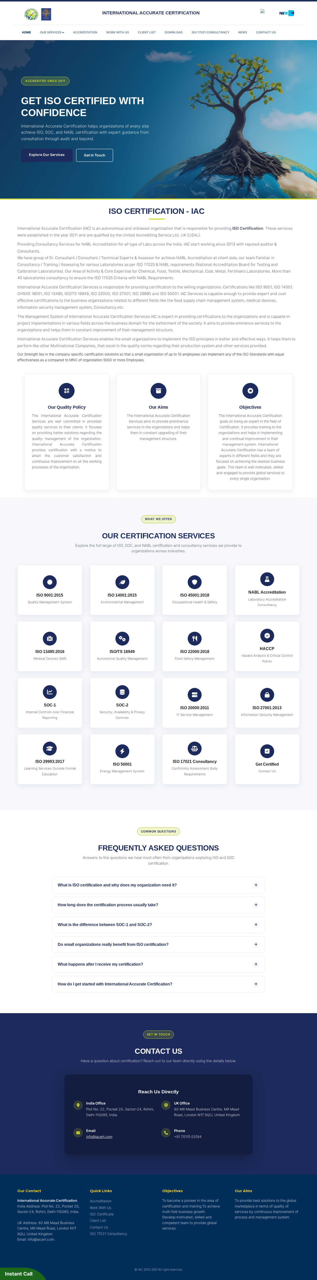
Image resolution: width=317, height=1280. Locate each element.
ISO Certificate (102, 1214)
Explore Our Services (47, 154)
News (242, 32)
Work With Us (117, 32)
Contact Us (266, 32)
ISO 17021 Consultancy (210, 32)
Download (174, 32)
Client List (147, 32)
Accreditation (85, 32)
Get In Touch (94, 155)
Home (26, 32)
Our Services (51, 32)
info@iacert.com (99, 1136)
